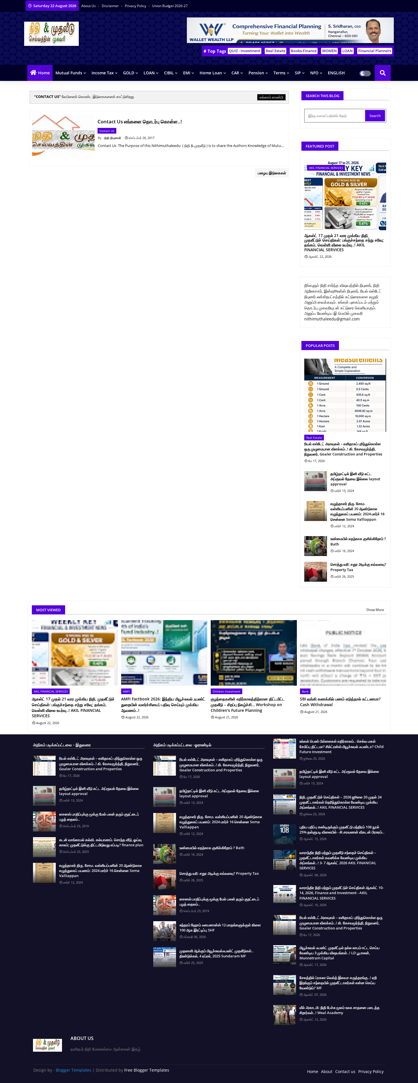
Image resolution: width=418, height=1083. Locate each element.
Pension (256, 72)
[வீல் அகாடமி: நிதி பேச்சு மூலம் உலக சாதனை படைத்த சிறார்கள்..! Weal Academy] (284, 1015)
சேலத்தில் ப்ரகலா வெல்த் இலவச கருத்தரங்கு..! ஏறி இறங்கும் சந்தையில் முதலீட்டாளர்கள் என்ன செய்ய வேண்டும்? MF (338, 982)
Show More (375, 609)
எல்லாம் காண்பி (271, 97)
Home (44, 72)
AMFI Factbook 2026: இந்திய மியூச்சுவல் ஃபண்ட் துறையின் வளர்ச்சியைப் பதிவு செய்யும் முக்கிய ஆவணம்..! (163, 704)
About (326, 1071)
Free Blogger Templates (146, 1070)
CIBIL (169, 72)
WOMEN (329, 50)
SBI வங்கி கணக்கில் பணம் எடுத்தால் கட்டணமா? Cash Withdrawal (340, 701)
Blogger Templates (73, 1070)
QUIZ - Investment (244, 50)
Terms (279, 72)
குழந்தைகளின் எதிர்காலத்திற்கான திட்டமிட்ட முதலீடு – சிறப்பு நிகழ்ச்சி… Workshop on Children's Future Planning (248, 704)
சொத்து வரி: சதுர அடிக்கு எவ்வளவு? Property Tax (358, 567)
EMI (186, 72)
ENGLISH (336, 72)
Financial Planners (374, 50)
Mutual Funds (68, 72)
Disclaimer (111, 5)
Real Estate (275, 50)
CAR (235, 72)
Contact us (345, 1071)
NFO (314, 72)
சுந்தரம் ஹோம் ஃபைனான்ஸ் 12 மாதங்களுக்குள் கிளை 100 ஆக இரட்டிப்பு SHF (220, 927)
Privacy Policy (136, 5)
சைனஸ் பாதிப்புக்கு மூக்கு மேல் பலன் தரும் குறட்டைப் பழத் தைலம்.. (99, 817)
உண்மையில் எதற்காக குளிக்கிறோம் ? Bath (358, 541)
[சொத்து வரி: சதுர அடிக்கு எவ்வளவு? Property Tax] (315, 572)
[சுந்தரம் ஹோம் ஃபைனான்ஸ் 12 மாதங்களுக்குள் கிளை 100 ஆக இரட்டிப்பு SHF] (164, 931)
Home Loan (211, 72)
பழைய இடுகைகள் (272, 172)
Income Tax (103, 72)
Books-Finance (303, 50)
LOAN (347, 50)
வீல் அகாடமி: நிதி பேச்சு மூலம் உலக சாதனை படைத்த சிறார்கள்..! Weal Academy (339, 1010)
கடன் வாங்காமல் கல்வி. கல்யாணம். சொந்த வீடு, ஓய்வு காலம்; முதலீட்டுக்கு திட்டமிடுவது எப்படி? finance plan (101, 842)
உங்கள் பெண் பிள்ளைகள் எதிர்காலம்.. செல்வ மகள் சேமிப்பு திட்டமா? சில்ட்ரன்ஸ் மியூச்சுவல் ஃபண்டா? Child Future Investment (341, 746)
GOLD (128, 72)
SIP (298, 72)
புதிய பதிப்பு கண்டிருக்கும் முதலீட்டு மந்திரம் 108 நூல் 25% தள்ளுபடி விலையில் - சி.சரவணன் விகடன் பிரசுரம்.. (341, 829)
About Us (89, 5)
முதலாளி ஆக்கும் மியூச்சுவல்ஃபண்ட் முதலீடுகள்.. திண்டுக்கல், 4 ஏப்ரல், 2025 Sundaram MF (216, 953)
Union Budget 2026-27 (170, 5)
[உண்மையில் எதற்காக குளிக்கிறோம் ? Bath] (315, 546)
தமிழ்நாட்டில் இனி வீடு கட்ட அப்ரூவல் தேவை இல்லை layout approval (355, 479)
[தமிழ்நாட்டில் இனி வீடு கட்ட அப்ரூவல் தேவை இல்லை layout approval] (315, 481)
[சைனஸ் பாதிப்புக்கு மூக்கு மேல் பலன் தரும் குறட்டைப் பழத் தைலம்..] (44, 821)
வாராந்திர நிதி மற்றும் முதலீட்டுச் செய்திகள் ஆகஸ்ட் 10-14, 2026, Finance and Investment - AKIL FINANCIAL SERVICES (341, 892)
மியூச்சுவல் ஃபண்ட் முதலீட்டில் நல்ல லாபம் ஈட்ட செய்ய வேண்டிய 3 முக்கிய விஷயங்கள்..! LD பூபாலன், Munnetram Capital (339, 953)
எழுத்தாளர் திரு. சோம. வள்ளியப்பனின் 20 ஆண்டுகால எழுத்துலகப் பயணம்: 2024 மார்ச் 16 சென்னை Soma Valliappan (357, 511)
